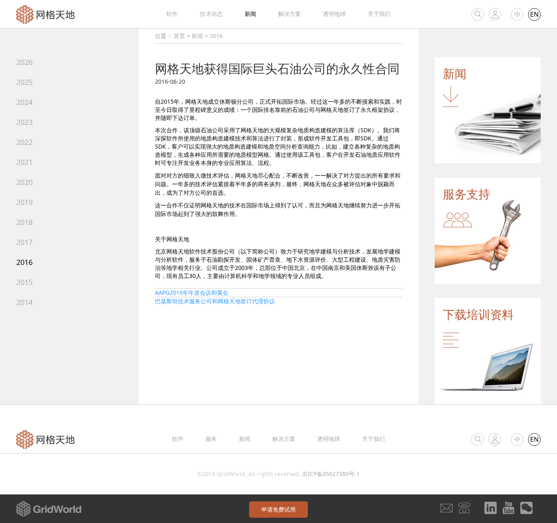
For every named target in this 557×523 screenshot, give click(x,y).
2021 (24, 162)
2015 (24, 282)
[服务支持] (488, 230)
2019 (24, 202)
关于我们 (379, 14)
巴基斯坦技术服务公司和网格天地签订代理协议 (215, 301)
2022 (24, 142)
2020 (24, 182)
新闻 (250, 14)
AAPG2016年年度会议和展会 (191, 292)
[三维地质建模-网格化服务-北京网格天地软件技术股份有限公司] (45, 14)
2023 (24, 122)
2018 (24, 222)
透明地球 (334, 14)
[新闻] (488, 110)
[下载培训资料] (488, 350)
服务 (211, 439)
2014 (24, 302)
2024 (24, 102)
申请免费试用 (278, 509)
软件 (172, 14)
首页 (179, 36)
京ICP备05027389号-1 (331, 474)
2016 (24, 262)
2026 (24, 62)
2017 (24, 242)
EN (534, 14)
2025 (24, 82)
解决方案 (289, 14)
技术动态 (211, 14)
